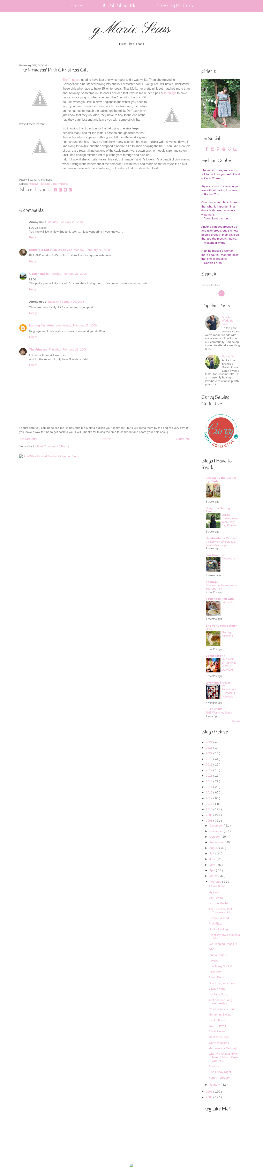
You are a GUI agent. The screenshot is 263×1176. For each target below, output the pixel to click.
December (216, 825)
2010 (209, 809)
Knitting (46, 183)
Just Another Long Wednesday (220, 1001)
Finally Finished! (219, 918)
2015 (209, 781)
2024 (209, 742)
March (213, 875)
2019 (209, 759)
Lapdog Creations (41, 325)
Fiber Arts (215, 971)
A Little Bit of (217, 886)
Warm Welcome (219, 1042)
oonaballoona (215, 655)
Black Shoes (217, 1020)
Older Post (183, 439)
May (212, 864)
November (216, 831)
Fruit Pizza (215, 923)
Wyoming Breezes (218, 682)
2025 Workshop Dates (219, 712)
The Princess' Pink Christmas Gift (221, 910)
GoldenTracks (39, 273)
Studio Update (218, 955)
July (212, 853)
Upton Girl (228, 356)
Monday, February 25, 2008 (65, 222)
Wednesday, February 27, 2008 (76, 325)
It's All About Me (120, 6)
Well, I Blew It (217, 1025)
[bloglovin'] (230, 149)
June (213, 859)
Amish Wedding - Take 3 (228, 320)
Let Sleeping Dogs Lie (223, 943)
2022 (209, 753)
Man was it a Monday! (223, 1048)
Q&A (212, 949)
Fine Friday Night (220, 1071)
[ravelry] (224, 149)
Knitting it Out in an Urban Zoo (51, 249)
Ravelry (213, 960)
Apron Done (216, 977)
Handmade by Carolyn (221, 538)
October (215, 836)
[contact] (235, 149)
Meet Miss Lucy (219, 1037)
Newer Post (28, 439)
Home (76, 6)
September (217, 842)
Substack (227, 602)
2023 (209, 747)
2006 (209, 1097)
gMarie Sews (131, 29)
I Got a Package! (219, 929)
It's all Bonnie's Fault (222, 1009)
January (215, 1084)
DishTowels (216, 897)
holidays (34, 183)
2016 (209, 775)
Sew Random (215, 555)
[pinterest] (218, 149)
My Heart (214, 892)
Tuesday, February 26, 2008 (68, 273)
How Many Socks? (221, 966)
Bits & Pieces (217, 1031)
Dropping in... (229, 558)
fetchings (170, 93)
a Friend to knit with (220, 598)
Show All (236, 721)
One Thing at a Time (222, 983)
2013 (209, 792)
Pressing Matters (175, 6)
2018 (209, 764)
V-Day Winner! (218, 988)
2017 (209, 770)
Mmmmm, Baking (220, 1014)
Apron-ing (215, 1066)
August (214, 848)
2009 (209, 815)
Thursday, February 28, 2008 (68, 349)
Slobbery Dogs (218, 994)
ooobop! (212, 581)
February (215, 881)
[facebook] (206, 149)
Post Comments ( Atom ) (53, 446)
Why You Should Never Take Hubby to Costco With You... (224, 1057)
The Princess (71, 79)
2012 (209, 798)
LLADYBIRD (214, 709)
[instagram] (213, 149)
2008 (209, 820)
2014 (209, 787)
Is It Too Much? (218, 903)
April (212, 870)
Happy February (219, 1077)
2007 (209, 1091)
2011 (209, 803)
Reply (33, 237)
